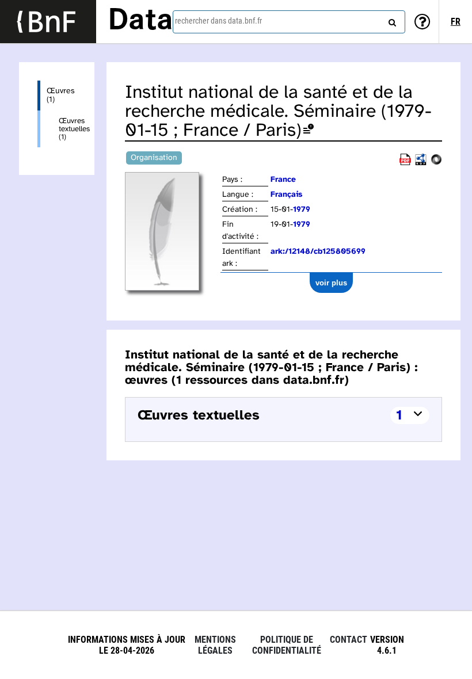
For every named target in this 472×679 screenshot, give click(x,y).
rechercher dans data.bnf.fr (218, 20)
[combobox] (289, 21)
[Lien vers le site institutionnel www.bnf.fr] (48, 21)
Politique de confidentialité (286, 645)
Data (140, 21)
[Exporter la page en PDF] (405, 163)
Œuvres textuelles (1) (67, 129)
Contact (348, 639)
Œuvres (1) (61, 95)
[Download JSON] (436, 163)
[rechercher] (391, 20)
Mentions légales (215, 645)
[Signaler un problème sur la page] (308, 130)
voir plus (331, 283)
